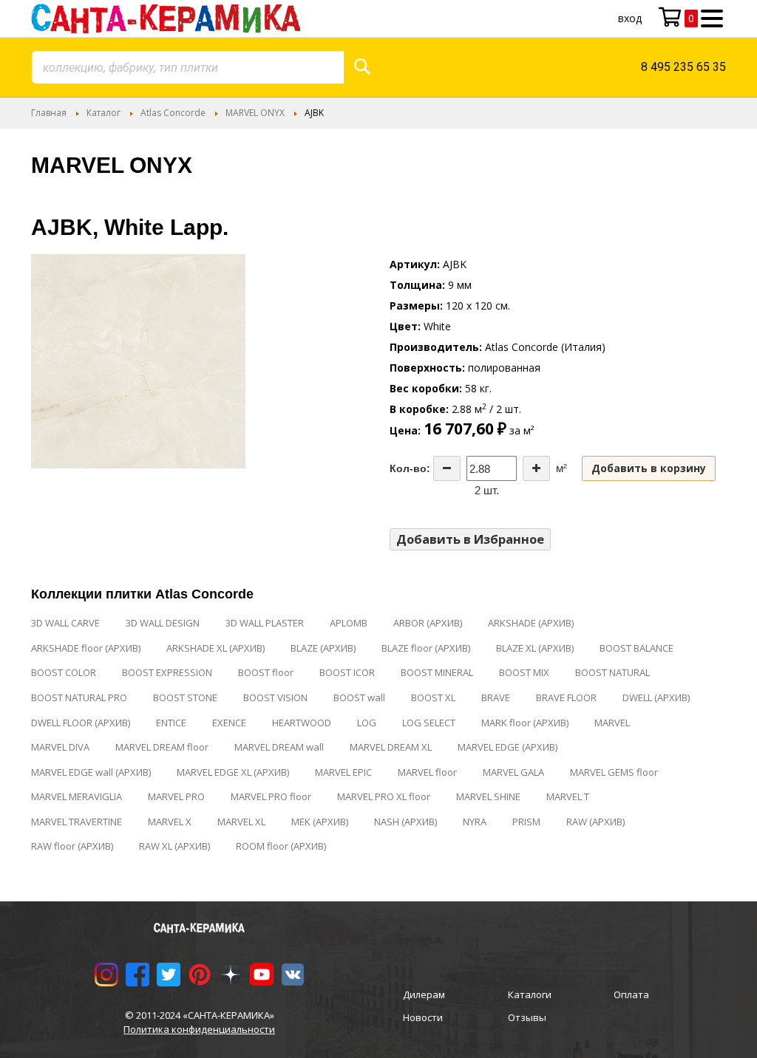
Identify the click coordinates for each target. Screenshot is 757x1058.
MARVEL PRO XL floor (383, 796)
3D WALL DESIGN (163, 622)
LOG (366, 722)
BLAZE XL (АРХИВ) (535, 648)
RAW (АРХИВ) (595, 821)
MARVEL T (567, 796)
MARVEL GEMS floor (614, 772)
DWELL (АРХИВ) (656, 697)
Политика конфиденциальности (199, 1029)
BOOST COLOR (63, 672)
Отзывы (527, 1017)
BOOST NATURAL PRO (79, 697)
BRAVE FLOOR (566, 697)
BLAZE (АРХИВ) (323, 648)
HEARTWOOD (301, 722)
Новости (423, 1017)
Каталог (103, 112)
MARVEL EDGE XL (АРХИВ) (233, 772)
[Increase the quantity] (536, 468)
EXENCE (229, 722)
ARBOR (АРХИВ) (427, 622)
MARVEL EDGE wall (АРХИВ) (91, 772)
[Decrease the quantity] (447, 468)
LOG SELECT (428, 722)
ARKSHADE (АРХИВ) (531, 622)
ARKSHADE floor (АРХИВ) (85, 648)
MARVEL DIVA (60, 747)
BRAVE (495, 697)
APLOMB (348, 622)
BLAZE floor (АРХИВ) (425, 648)
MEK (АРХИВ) (319, 821)
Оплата (631, 994)
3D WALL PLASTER (264, 622)
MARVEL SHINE (488, 796)
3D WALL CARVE (65, 622)
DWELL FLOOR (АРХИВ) (80, 722)
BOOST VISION (275, 697)
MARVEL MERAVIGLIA (76, 796)
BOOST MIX (524, 672)
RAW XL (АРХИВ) (174, 846)
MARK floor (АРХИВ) (524, 722)
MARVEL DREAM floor (161, 747)
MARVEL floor (427, 772)
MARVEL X (169, 821)
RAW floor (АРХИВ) (72, 846)
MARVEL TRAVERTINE (76, 821)
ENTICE (171, 722)
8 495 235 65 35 (683, 67)
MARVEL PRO (176, 796)
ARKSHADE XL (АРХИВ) (215, 648)
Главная (49, 112)
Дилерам (424, 994)
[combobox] (187, 67)
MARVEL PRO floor (271, 796)
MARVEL (612, 722)
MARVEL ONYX (255, 112)
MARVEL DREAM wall (279, 747)
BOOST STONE (185, 697)
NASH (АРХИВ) (405, 821)
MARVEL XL (241, 821)
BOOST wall (359, 697)
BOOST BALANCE (636, 648)
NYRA (474, 821)
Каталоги (529, 994)
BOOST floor (265, 672)
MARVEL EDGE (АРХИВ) (507, 747)
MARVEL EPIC (343, 772)
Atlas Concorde (173, 112)
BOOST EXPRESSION (167, 672)
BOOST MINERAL (437, 672)
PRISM (526, 821)
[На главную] (165, 18)
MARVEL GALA (513, 772)
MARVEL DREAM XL (391, 747)
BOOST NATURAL (612, 672)
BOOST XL (433, 697)
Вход (630, 18)
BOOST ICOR (347, 672)
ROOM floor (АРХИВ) (281, 846)
